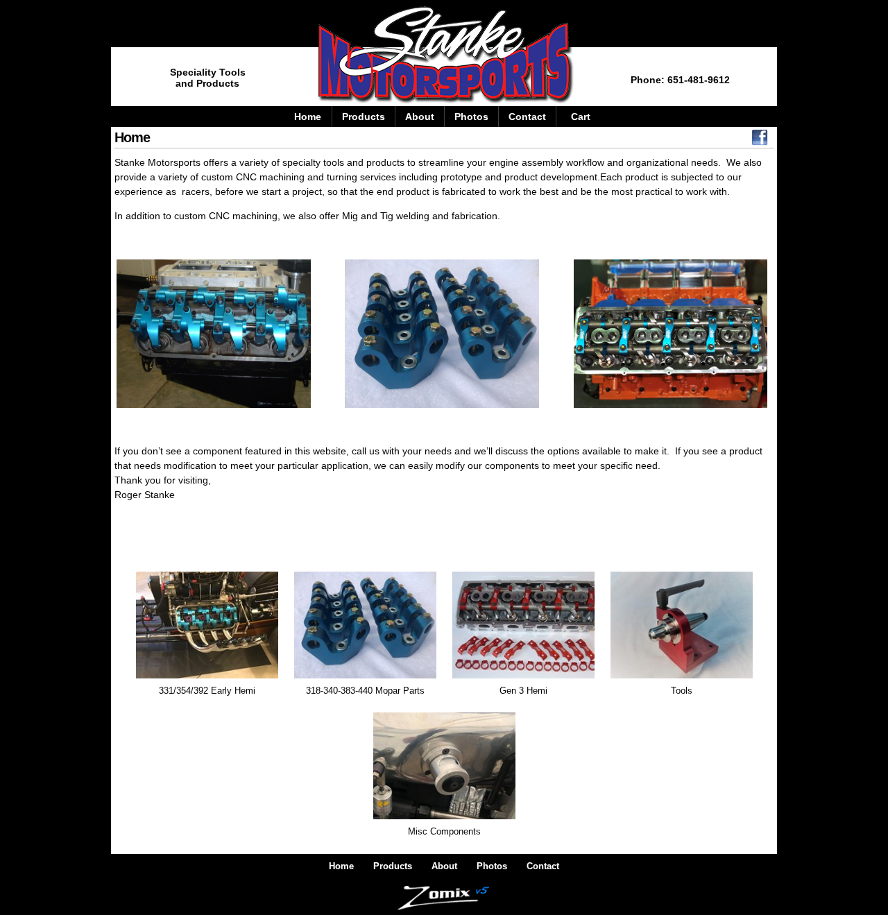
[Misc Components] (444, 816)
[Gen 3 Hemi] (523, 676)
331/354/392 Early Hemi (207, 690)
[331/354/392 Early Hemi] (207, 676)
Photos (471, 116)
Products (363, 116)
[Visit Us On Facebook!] (759, 140)
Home (307, 116)
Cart (580, 116)
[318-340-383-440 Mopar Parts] (365, 676)
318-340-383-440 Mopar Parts (365, 690)
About (419, 116)
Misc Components (444, 831)
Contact (527, 116)
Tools (681, 690)
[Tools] (681, 676)
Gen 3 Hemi (523, 690)
